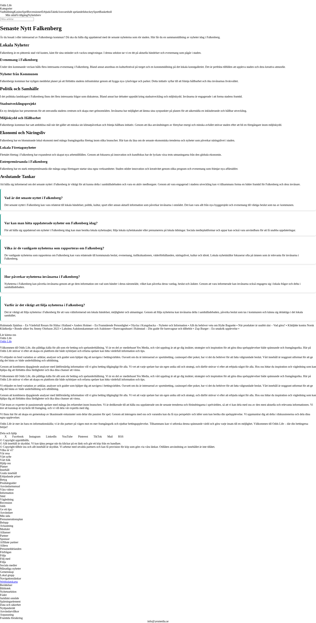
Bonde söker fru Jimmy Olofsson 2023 (36, 328)
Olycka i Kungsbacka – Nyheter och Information (159, 325)
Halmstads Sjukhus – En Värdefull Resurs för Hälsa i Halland (35, 325)
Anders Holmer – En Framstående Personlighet (101, 325)
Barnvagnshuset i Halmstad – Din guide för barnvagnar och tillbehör (152, 328)
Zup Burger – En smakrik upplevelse (216, 328)
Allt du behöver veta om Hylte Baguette (213, 325)
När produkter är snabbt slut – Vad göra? (261, 325)
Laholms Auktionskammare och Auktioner (86, 328)
